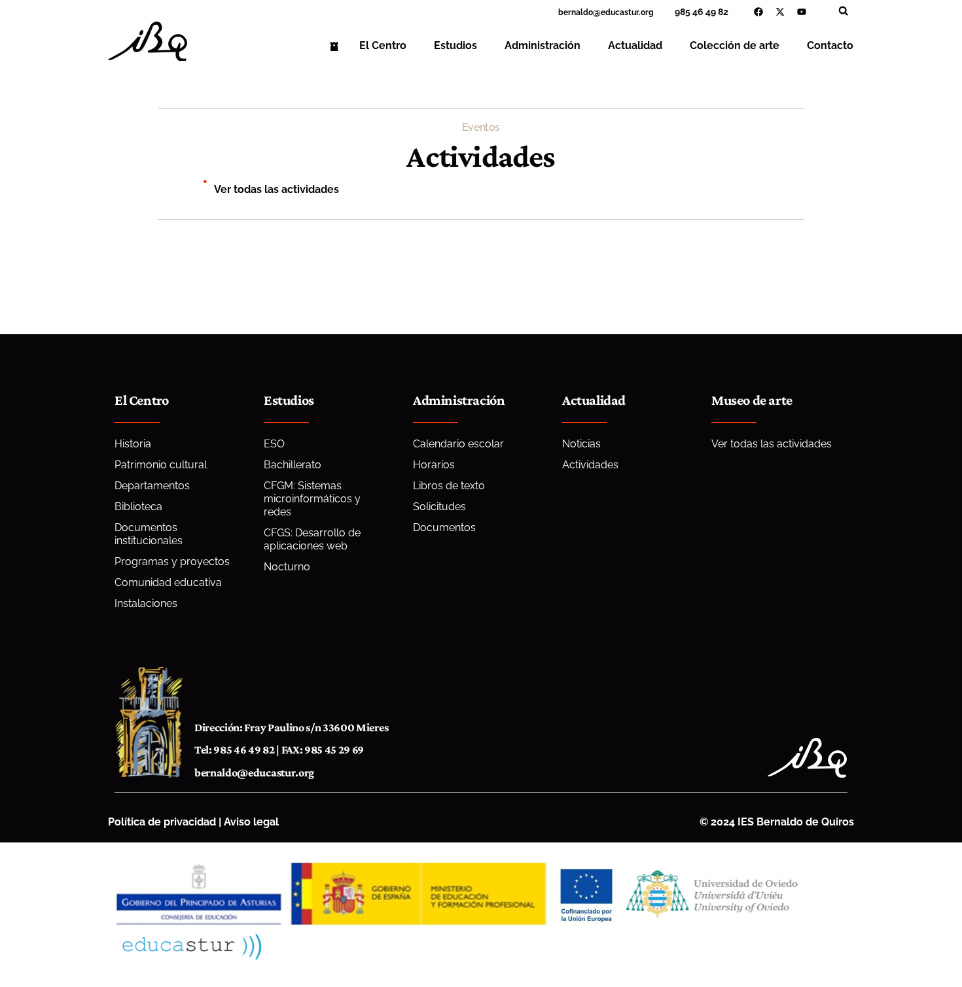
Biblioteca (138, 506)
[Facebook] (758, 12)
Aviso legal (251, 822)
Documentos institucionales (149, 534)
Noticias (581, 444)
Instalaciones (146, 603)
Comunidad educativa (168, 582)
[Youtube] (802, 12)
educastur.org (627, 12)
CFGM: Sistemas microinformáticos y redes (312, 498)
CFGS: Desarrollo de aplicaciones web (312, 539)
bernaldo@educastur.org (254, 772)
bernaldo (575, 12)
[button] (843, 11)
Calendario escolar (458, 444)
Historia (133, 444)
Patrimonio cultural (161, 465)
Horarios (434, 465)
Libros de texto (449, 485)
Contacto (830, 45)
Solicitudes (439, 506)
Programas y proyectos (172, 561)
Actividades (590, 465)
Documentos (444, 527)
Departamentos (152, 485)
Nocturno (287, 567)
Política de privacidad (162, 822)
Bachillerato (292, 465)
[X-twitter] (780, 12)
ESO (274, 444)
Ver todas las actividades (276, 189)
